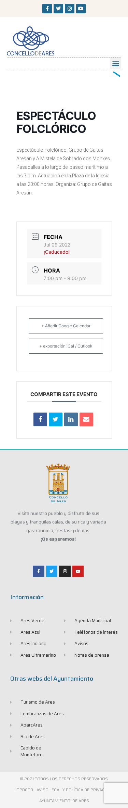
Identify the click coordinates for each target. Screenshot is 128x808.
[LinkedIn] (71, 419)
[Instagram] (69, 8)
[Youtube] (81, 8)
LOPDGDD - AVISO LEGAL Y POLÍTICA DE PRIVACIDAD (64, 789)
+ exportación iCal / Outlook (66, 346)
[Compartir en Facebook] (40, 419)
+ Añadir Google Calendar (65, 325)
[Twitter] (58, 8)
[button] (115, 63)
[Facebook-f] (47, 8)
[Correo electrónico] (86, 419)
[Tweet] (55, 419)
